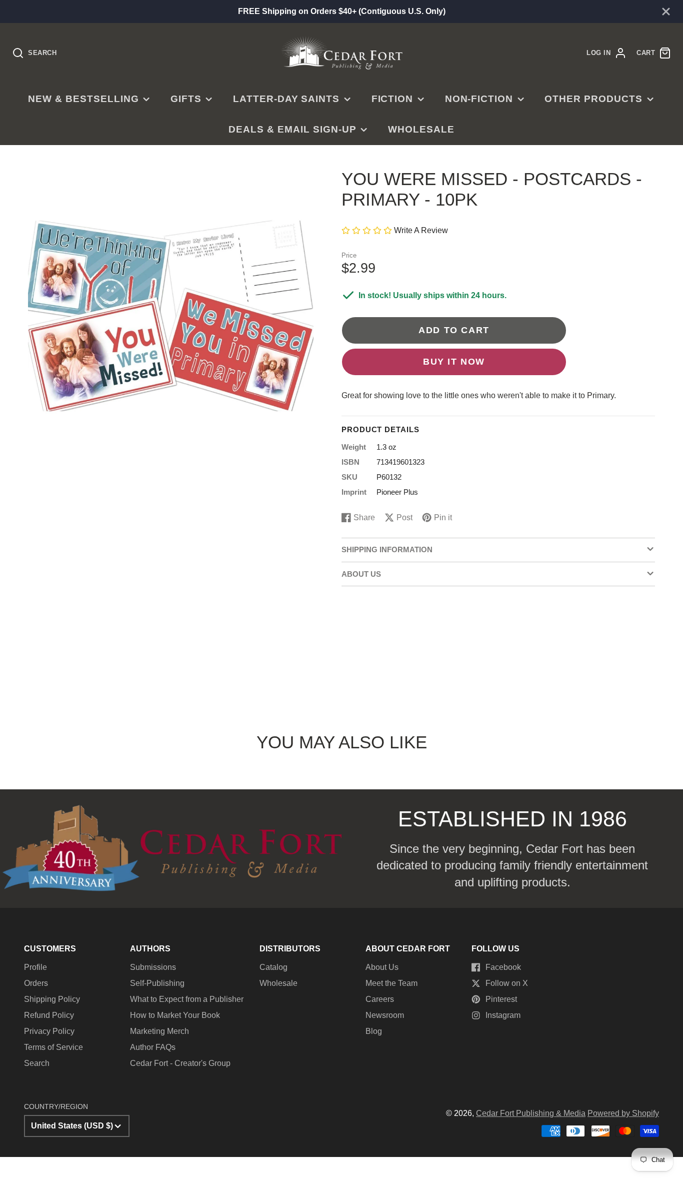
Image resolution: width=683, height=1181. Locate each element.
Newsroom (385, 1015)
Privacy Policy (49, 1031)
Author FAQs (153, 1047)
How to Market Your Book (175, 1015)
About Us (382, 967)
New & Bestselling (83, 99)
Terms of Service (53, 1047)
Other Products (593, 99)
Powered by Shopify (623, 1113)
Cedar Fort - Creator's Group (180, 1063)
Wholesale (421, 129)
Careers (380, 999)
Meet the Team (392, 983)
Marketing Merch (159, 1031)
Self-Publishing (157, 983)
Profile (35, 967)
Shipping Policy (52, 999)
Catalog (274, 967)
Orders (36, 983)
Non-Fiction (479, 99)
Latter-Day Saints (286, 99)
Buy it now (454, 361)
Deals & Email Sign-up (292, 129)
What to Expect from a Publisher (187, 999)
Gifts (186, 99)
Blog (374, 1031)
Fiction (393, 99)
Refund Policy (49, 1015)
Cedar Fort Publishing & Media (531, 1113)
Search (37, 1063)
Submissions (153, 967)
